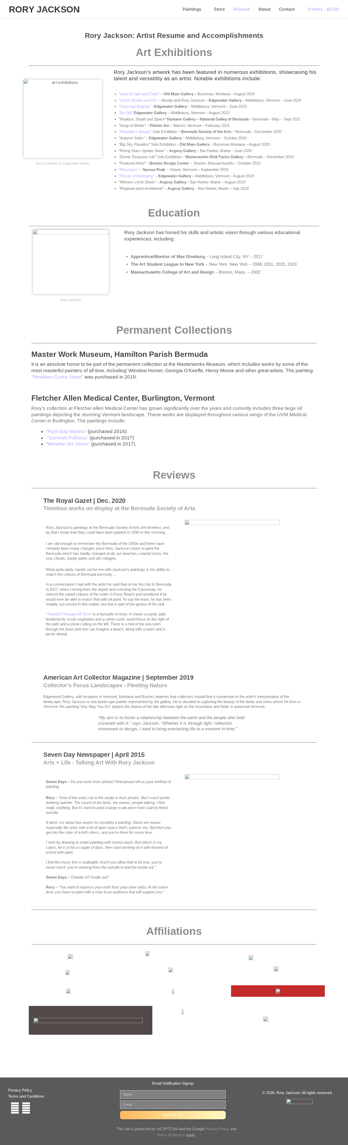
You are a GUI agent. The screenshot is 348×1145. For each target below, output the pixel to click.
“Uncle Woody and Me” (138, 100)
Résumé (241, 9)
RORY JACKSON (44, 9)
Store (219, 9)
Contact (287, 9)
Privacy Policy (217, 1129)
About (264, 9)
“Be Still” (126, 113)
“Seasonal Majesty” (135, 106)
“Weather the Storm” (68, 444)
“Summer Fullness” (68, 437)
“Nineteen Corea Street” (57, 377)
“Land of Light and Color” (139, 94)
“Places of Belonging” (136, 176)
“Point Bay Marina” (66, 431)
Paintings (192, 9)
